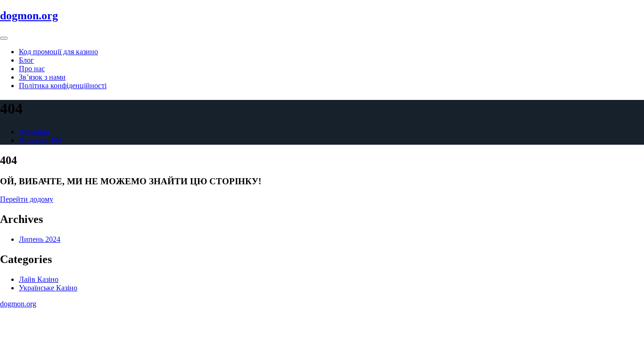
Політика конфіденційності (63, 86)
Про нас (32, 69)
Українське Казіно (48, 288)
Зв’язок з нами (42, 77)
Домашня (34, 132)
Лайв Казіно (38, 279)
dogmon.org (29, 15)
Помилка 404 (40, 140)
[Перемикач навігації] (4, 38)
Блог (26, 60)
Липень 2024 (39, 239)
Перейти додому (26, 199)
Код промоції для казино (58, 52)
